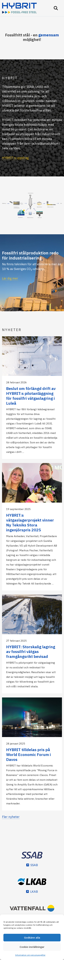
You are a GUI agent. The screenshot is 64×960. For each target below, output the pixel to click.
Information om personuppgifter (30, 955)
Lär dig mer (10, 278)
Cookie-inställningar (32, 946)
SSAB (34, 865)
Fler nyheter (11, 817)
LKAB (34, 892)
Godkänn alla (32, 937)
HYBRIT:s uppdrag (15, 158)
